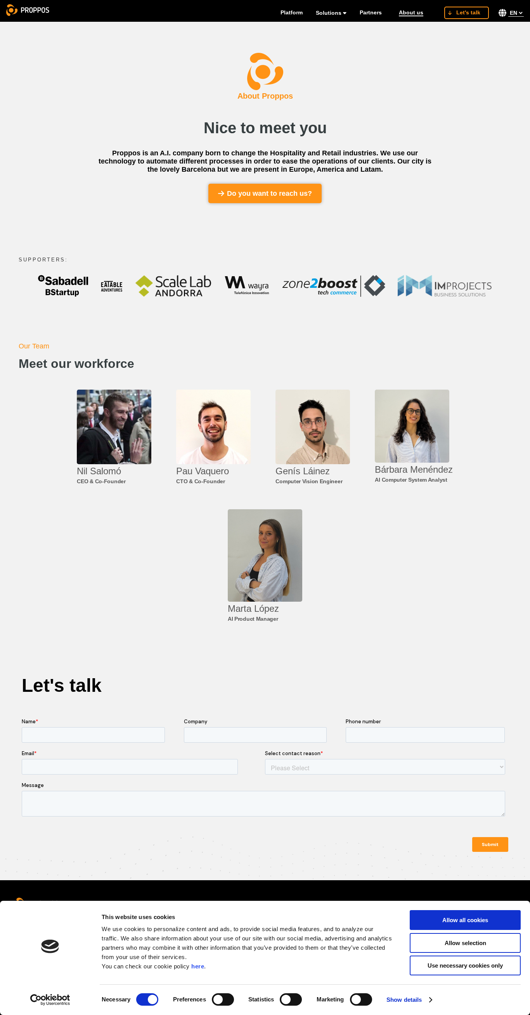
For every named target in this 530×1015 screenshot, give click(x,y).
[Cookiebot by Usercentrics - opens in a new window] (50, 1000)
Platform (292, 12)
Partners (371, 12)
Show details (404, 999)
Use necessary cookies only (465, 965)
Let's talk (468, 12)
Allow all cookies (465, 920)
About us (411, 12)
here (197, 966)
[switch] (223, 999)
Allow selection (465, 943)
